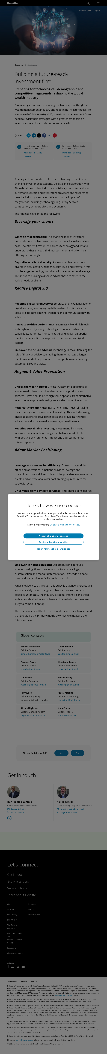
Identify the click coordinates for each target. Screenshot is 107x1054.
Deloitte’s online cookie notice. (65, 524)
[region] (53, 527)
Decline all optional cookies (53, 542)
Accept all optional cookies (53, 536)
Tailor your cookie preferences (53, 548)
